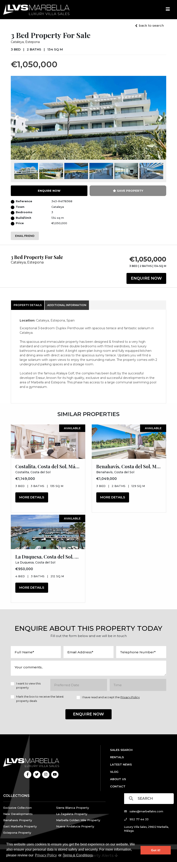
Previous (24, 115)
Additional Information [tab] (66, 305)
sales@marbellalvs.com (146, 811)
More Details (31, 497)
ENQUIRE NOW (49, 190)
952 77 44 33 (139, 819)
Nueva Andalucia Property (75, 826)
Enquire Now (146, 278)
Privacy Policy (46, 855)
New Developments (18, 814)
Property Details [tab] (28, 305)
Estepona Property (17, 832)
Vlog (114, 771)
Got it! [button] (155, 850)
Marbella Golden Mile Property (78, 820)
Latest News (121, 764)
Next (155, 115)
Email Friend (25, 235)
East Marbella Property (20, 826)
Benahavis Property (17, 820)
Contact (117, 786)
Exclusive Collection (17, 807)
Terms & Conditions (78, 855)
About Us (118, 779)
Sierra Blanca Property (72, 807)
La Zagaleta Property (71, 814)
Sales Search (121, 750)
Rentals (117, 757)
